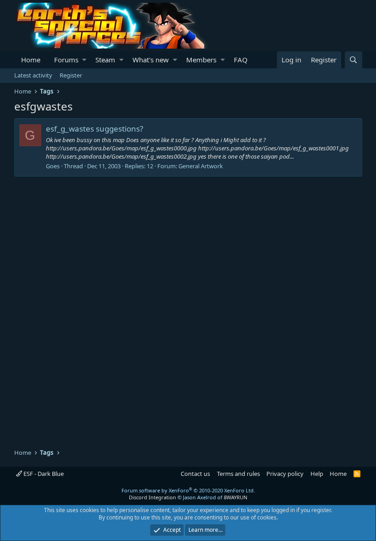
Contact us (195, 473)
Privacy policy (285, 473)
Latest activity (33, 75)
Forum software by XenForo (188, 490)
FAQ (241, 59)
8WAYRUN (235, 497)
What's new (151, 59)
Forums (66, 59)
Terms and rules (238, 473)
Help (316, 473)
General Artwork (200, 166)
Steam (105, 59)
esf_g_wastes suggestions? (94, 128)
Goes (53, 166)
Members (201, 59)
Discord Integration (152, 497)
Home (30, 59)
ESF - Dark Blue (43, 473)
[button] (84, 59)
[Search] (353, 59)
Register (71, 75)
